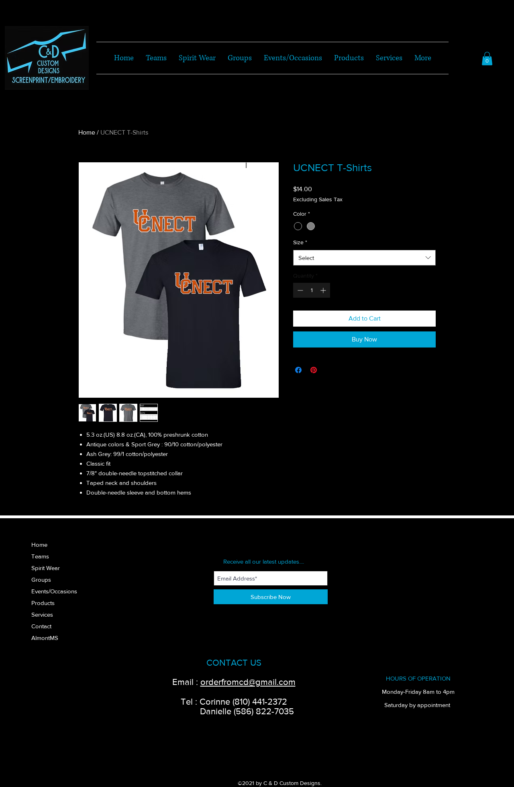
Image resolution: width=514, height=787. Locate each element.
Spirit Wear (45, 567)
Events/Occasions (54, 591)
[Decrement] (299, 290)
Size (300, 242)
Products (43, 602)
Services (42, 614)
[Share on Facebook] (298, 370)
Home (86, 132)
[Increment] (324, 290)
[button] (487, 58)
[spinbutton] (311, 290)
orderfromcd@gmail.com (248, 682)
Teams (40, 556)
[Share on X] (329, 370)
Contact (41, 626)
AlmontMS (44, 637)
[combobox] (364, 258)
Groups (41, 579)
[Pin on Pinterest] (313, 370)
